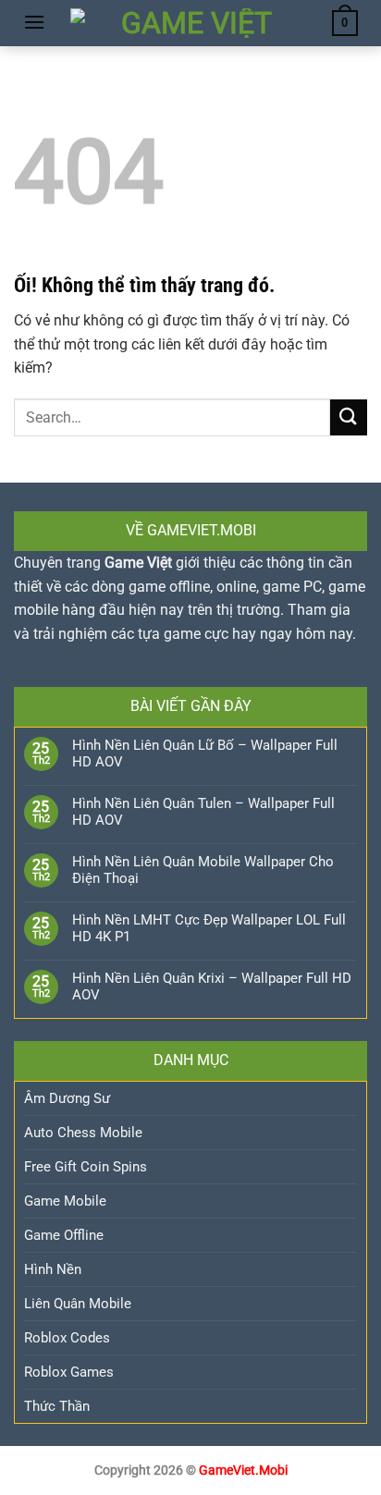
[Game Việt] (189, 23)
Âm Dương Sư (67, 1098)
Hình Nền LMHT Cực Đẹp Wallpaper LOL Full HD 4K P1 (209, 928)
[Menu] (34, 21)
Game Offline (64, 1235)
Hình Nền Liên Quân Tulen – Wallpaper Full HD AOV (203, 811)
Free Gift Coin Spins (85, 1166)
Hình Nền (52, 1269)
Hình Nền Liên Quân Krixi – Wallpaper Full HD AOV (211, 986)
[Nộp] (348, 417)
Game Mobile (65, 1201)
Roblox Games (69, 1372)
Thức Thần (57, 1406)
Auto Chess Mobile (83, 1132)
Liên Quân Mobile (77, 1303)
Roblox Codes (67, 1338)
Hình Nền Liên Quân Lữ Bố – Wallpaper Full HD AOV (205, 753)
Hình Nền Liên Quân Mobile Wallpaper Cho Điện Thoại (203, 870)
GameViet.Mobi (243, 1470)
